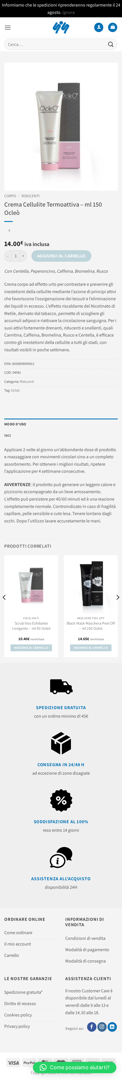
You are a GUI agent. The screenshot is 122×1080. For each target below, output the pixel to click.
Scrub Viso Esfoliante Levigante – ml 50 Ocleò (31, 626)
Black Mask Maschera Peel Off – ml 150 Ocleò (91, 626)
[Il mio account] (98, 27)
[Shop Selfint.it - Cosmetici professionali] (61, 27)
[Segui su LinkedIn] (112, 1027)
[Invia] (111, 44)
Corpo (10, 195)
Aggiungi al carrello (61, 256)
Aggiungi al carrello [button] (31, 648)
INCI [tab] (7, 435)
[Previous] (4, 608)
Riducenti (31, 195)
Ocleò (15, 390)
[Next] (117, 608)
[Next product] (9, 230)
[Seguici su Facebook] (91, 1027)
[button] (7, 27)
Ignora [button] (68, 12)
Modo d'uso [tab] (15, 424)
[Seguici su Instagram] (102, 1027)
